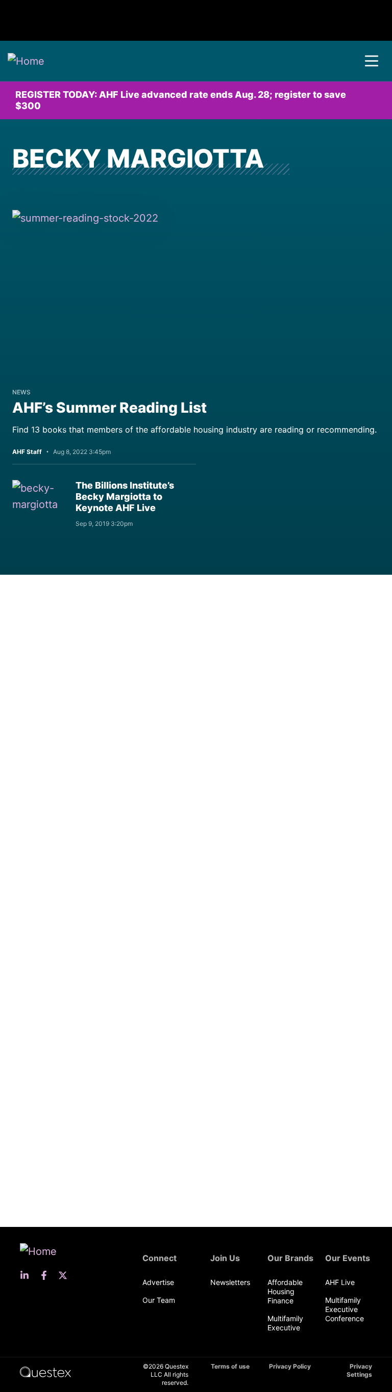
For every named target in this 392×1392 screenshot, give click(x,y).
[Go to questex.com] (45, 1371)
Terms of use (230, 1366)
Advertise (158, 1282)
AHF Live (340, 1282)
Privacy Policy (290, 1366)
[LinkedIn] (27, 1275)
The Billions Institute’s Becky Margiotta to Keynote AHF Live (125, 496)
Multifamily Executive (285, 1323)
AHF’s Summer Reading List (109, 407)
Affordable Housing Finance (285, 1291)
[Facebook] (47, 1275)
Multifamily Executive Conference (344, 1309)
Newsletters (230, 1282)
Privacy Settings (359, 1370)
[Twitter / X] (66, 1275)
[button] (371, 61)
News (21, 392)
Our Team (158, 1300)
